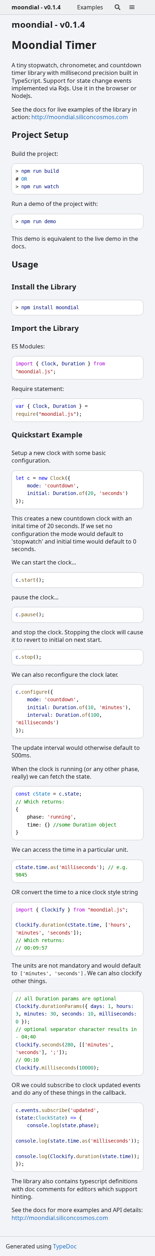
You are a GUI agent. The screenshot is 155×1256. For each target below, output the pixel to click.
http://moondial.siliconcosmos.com (79, 117)
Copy (131, 171)
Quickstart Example (47, 435)
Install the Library (44, 287)
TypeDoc (65, 1246)
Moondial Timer (54, 44)
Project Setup (40, 134)
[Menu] (136, 7)
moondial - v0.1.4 (36, 7)
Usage (25, 264)
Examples (90, 7)
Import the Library (45, 328)
